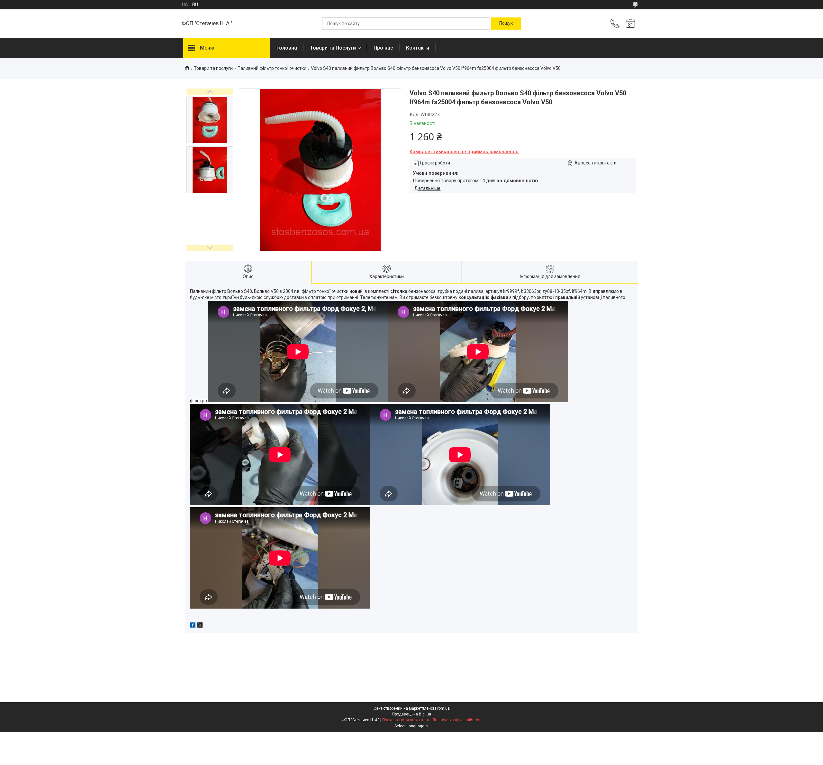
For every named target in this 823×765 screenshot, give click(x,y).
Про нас (383, 48)
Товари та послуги (213, 68)
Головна (286, 48)
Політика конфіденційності (457, 720)
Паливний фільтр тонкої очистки (272, 68)
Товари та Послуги (333, 48)
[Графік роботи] (630, 23)
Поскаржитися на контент (406, 720)
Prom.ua (442, 708)
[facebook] (192, 626)
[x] (200, 626)
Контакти (417, 48)
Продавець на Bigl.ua (411, 714)
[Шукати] (506, 23)
